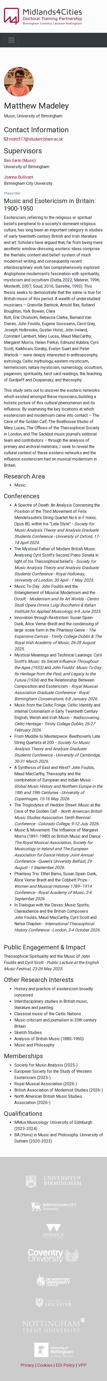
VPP (82, 1365)
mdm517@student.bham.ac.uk (35, 139)
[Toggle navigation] (11, 40)
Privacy (27, 1365)
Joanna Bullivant (18, 177)
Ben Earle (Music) (20, 160)
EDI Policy (65, 1365)
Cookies (44, 1365)
